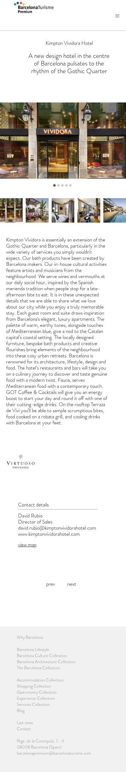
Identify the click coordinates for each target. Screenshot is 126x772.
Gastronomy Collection (37, 692)
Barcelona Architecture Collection (46, 662)
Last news (25, 723)
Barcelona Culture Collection (42, 655)
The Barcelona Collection (38, 668)
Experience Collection (36, 698)
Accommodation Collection (40, 680)
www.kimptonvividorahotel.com (49, 534)
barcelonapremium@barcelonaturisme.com (54, 753)
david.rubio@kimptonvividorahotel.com (57, 527)
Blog (20, 710)
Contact (24, 729)
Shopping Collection (34, 686)
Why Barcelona (30, 637)
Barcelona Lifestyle (33, 649)
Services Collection (33, 704)
